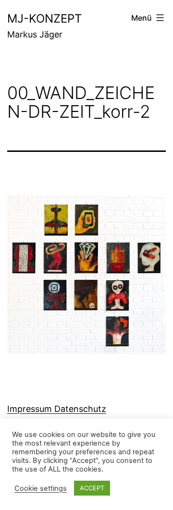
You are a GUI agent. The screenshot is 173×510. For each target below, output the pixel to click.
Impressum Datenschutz (56, 409)
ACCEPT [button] (92, 488)
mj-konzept (44, 18)
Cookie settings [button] (40, 488)
